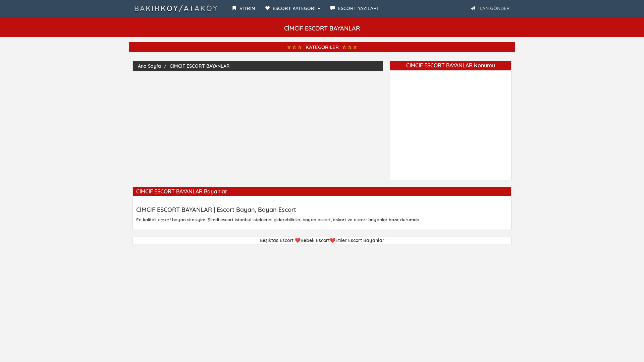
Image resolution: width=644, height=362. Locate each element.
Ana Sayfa (149, 66)
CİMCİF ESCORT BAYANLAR (200, 66)
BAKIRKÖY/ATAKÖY (176, 8)
